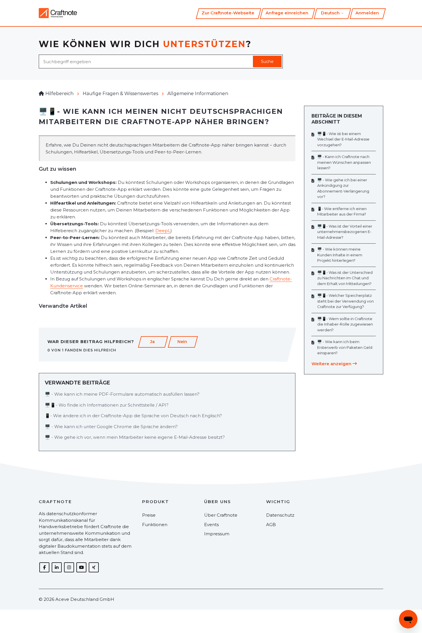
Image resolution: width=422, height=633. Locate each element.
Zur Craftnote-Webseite (228, 13)
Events (211, 524)
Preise (149, 515)
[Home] (58, 13)
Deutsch (331, 13)
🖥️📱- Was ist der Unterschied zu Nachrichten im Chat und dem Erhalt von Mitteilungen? (345, 278)
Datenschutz (280, 515)
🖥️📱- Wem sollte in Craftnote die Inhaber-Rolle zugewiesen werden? (345, 324)
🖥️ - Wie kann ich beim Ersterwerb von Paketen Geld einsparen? (344, 347)
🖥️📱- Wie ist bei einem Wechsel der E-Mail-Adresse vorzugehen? (343, 139)
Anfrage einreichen (287, 13)
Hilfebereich (59, 93)
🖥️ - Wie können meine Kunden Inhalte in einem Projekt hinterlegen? (339, 255)
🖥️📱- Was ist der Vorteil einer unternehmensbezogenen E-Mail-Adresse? (344, 232)
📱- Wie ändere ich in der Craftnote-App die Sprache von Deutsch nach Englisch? (133, 415)
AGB (271, 524)
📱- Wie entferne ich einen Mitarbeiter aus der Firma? (342, 211)
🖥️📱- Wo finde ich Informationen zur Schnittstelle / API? (107, 405)
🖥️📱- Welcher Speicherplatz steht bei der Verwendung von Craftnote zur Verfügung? (345, 301)
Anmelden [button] (367, 13)
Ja (152, 341)
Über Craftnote (220, 515)
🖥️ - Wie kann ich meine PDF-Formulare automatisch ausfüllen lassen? (122, 394)
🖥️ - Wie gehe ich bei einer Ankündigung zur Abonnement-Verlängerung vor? (343, 188)
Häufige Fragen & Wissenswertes (120, 93)
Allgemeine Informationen (197, 93)
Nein (182, 341)
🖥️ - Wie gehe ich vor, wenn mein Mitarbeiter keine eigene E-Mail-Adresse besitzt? (135, 437)
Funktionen (154, 524)
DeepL (163, 230)
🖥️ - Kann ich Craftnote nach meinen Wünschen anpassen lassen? (344, 162)
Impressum (216, 533)
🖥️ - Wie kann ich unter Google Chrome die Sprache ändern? (111, 426)
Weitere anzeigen (332, 363)
